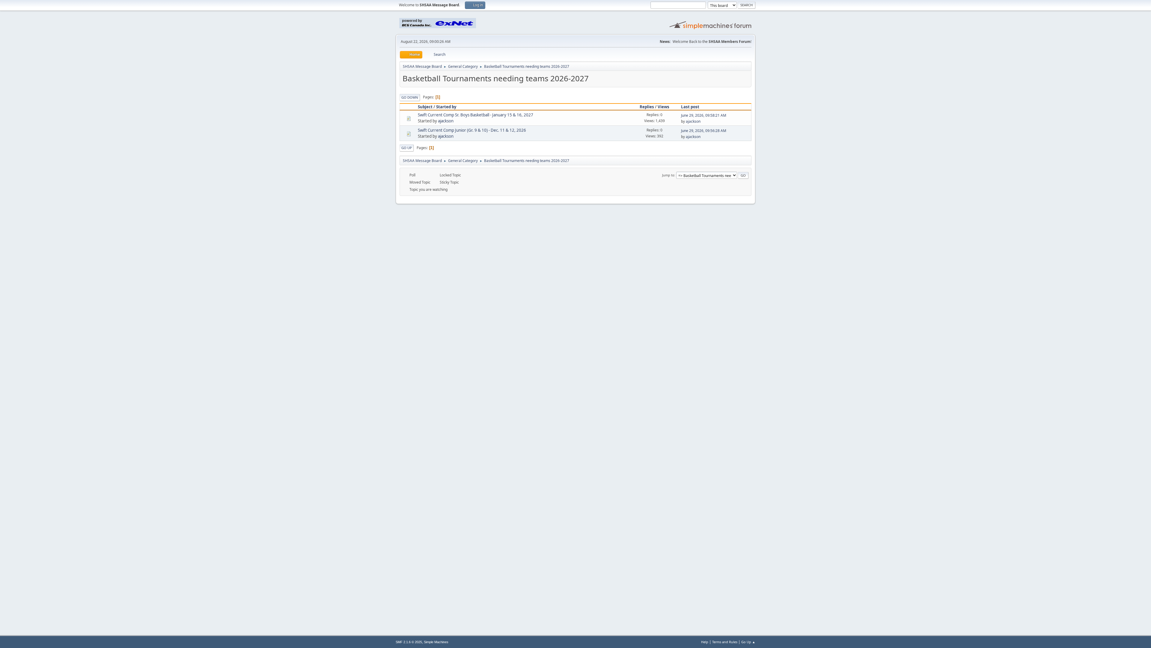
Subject (425, 107)
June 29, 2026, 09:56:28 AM (703, 130)
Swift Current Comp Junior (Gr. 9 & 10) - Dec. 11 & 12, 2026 (472, 130)
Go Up (406, 148)
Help (704, 642)
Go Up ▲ (748, 642)
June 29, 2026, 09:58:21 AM (703, 115)
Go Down (409, 97)
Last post (690, 107)
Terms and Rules (724, 642)
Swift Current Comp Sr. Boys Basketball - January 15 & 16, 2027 (475, 115)
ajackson (446, 121)
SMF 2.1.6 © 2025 (409, 642)
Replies (647, 107)
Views (663, 107)
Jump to (668, 175)
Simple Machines (436, 642)
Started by (446, 107)
